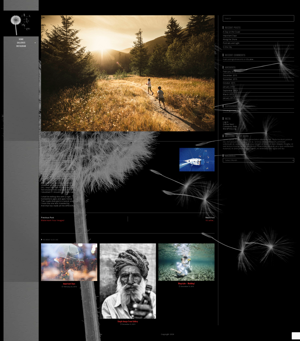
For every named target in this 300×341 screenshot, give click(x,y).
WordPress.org (229, 128)
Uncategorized (84, 144)
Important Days (69, 283)
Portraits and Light (231, 43)
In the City (227, 47)
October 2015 (229, 83)
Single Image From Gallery (128, 321)
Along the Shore (230, 39)
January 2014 (228, 87)
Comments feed (230, 126)
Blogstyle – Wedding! (186, 283)
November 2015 (230, 79)
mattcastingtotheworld (51, 144)
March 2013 (228, 94)
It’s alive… (250, 59)
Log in (225, 122)
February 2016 (229, 71)
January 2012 (228, 98)
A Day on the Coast (231, 32)
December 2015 (230, 75)
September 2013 (230, 90)
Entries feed (228, 124)
